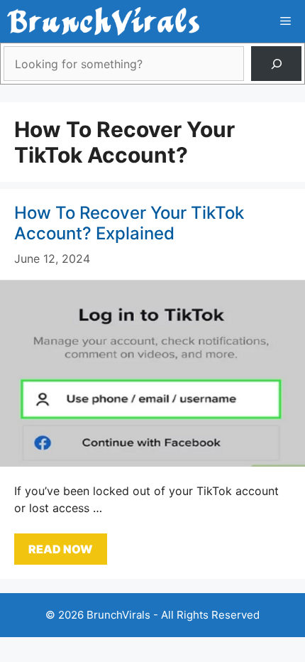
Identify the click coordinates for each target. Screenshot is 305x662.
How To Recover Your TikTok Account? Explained (129, 223)
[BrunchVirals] (103, 21)
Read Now (60, 549)
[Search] (276, 63)
